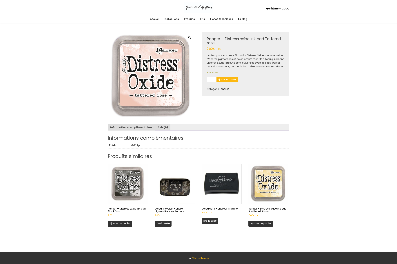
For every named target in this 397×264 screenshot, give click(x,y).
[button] (189, 37)
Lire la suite (163, 223)
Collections (171, 19)
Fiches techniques (221, 19)
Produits (189, 19)
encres (225, 89)
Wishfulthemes (200, 258)
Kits (202, 19)
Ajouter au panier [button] (119, 223)
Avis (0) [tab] (163, 127)
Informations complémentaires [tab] (131, 127)
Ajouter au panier (227, 79)
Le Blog (242, 19)
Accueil (154, 19)
